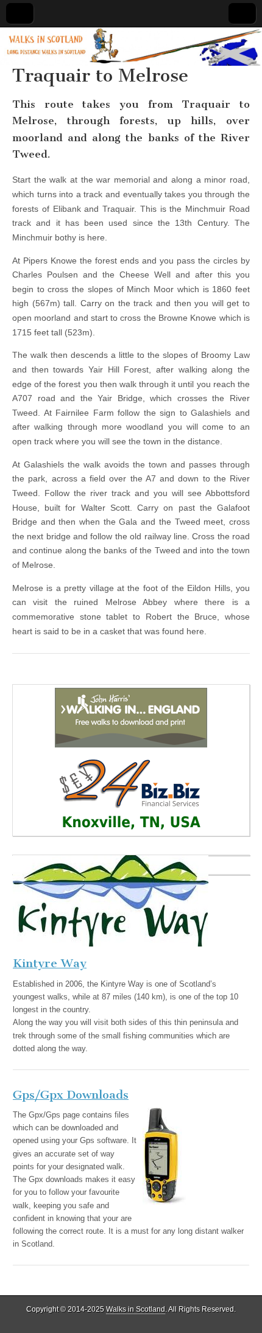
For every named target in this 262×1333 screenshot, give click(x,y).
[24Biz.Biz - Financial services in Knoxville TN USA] (131, 791)
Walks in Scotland (135, 1309)
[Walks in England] (131, 717)
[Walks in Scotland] (131, 46)
